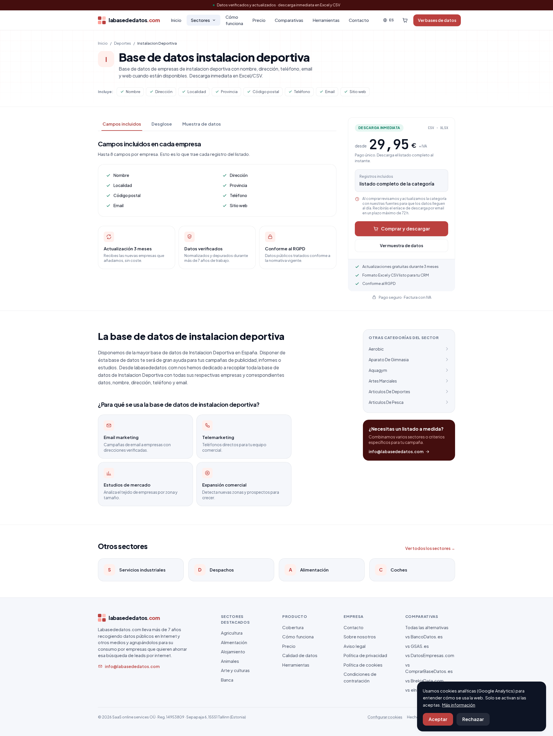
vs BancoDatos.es (424, 636)
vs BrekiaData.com (424, 680)
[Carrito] (404, 20)
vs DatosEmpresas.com (429, 655)
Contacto (359, 20)
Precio (259, 20)
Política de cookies (363, 664)
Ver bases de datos (437, 20)
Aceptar (438, 719)
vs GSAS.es (417, 646)
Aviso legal (354, 646)
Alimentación (234, 642)
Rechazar (473, 719)
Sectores (200, 20)
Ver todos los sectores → (430, 548)
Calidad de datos (299, 655)
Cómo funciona (234, 20)
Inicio (176, 20)
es (391, 20)
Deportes (122, 43)
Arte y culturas (235, 670)
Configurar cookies (385, 717)
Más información (458, 704)
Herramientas (326, 20)
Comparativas (289, 20)
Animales (230, 661)
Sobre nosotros (360, 636)
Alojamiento (233, 651)
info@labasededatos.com (396, 451)
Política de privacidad (365, 655)
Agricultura (232, 632)
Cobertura (293, 627)
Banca (227, 679)
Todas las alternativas (426, 627)
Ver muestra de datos (401, 245)
